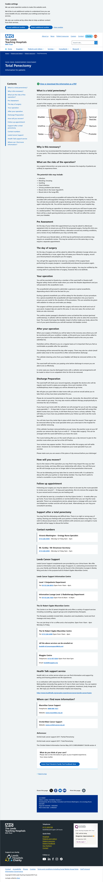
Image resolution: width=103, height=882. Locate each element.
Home (10, 49)
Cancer (7, 62)
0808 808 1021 (53, 709)
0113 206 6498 (47, 634)
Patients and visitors (35, 49)
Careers (73, 36)
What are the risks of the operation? (16, 96)
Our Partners (47, 846)
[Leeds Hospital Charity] (16, 858)
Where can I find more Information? (16, 143)
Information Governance (14, 871)
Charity (88, 36)
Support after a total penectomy (15, 127)
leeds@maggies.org (51, 663)
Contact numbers (14, 131)
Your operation (13, 108)
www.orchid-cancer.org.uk (55, 725)
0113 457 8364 (53, 659)
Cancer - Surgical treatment (18, 62)
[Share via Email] (60, 790)
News (52, 36)
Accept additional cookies (16, 27)
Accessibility (17, 869)
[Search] (95, 42)
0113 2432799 (48, 827)
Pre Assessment (13, 101)
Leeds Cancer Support (15, 135)
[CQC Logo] (80, 828)
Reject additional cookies (40, 27)
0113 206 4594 (44, 539)
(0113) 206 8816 (47, 585)
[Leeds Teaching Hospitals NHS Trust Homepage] (16, 39)
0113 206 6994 (44, 551)
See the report (80, 842)
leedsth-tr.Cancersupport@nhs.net (51, 646)
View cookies (58, 27)
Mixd (18, 878)
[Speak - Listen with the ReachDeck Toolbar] (95, 36)
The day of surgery (14, 104)
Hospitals (19, 49)
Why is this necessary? (15, 91)
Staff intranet (85, 869)
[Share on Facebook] (55, 790)
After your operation (15, 111)
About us (45, 36)
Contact (81, 36)
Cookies (33, 869)
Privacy (25, 869)
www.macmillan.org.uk (54, 713)
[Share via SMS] (64, 790)
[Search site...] (83, 43)
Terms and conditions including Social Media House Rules (57, 869)
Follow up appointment (16, 122)
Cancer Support (31, 62)
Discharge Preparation (16, 115)
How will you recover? (16, 118)
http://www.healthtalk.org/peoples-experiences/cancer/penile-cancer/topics (64, 693)
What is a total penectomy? (17, 88)
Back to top (42, 774)
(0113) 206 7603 (47, 598)
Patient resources (62, 36)
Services (51, 49)
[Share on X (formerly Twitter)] (51, 790)
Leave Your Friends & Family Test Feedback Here (58, 764)
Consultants (63, 49)
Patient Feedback (49, 843)
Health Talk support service (17, 139)
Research (76, 49)
